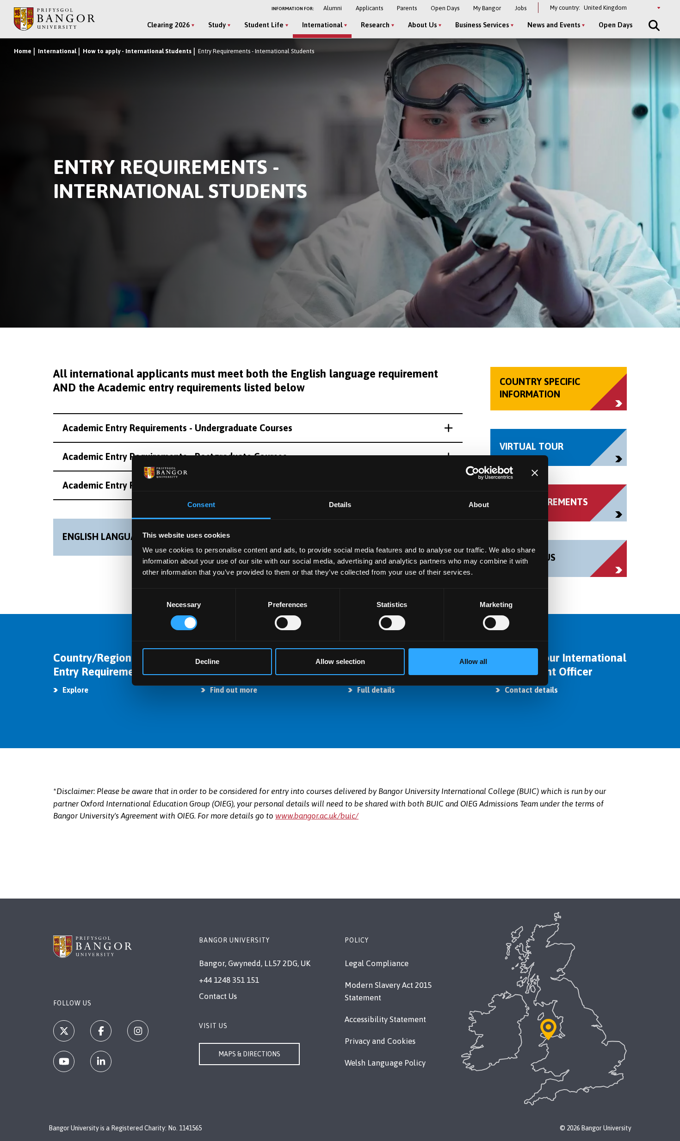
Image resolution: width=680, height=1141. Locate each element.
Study (217, 25)
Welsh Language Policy (385, 1062)
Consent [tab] (201, 504)
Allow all (473, 661)
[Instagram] (137, 1031)
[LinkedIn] (100, 1061)
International (322, 25)
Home (22, 51)
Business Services (482, 25)
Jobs (520, 8)
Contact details (531, 690)
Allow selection (340, 661)
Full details (376, 690)
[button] (258, 428)
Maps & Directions (249, 1054)
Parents (407, 8)
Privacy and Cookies (380, 1041)
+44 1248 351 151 (229, 980)
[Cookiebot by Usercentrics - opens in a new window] (472, 473)
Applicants (369, 8)
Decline (207, 661)
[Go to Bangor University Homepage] (54, 18)
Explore (75, 690)
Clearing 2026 (168, 25)
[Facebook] (100, 1031)
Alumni (332, 8)
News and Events (553, 25)
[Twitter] (63, 1031)
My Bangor (487, 8)
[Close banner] (535, 473)
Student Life (264, 25)
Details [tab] (340, 504)
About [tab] (479, 504)
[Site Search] (653, 25)
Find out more (233, 690)
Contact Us (218, 996)
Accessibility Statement (385, 1019)
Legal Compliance (376, 963)
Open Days (445, 8)
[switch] (288, 622)
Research (375, 25)
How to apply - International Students (137, 51)
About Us (422, 25)
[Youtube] (63, 1061)
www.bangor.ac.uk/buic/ (317, 815)
